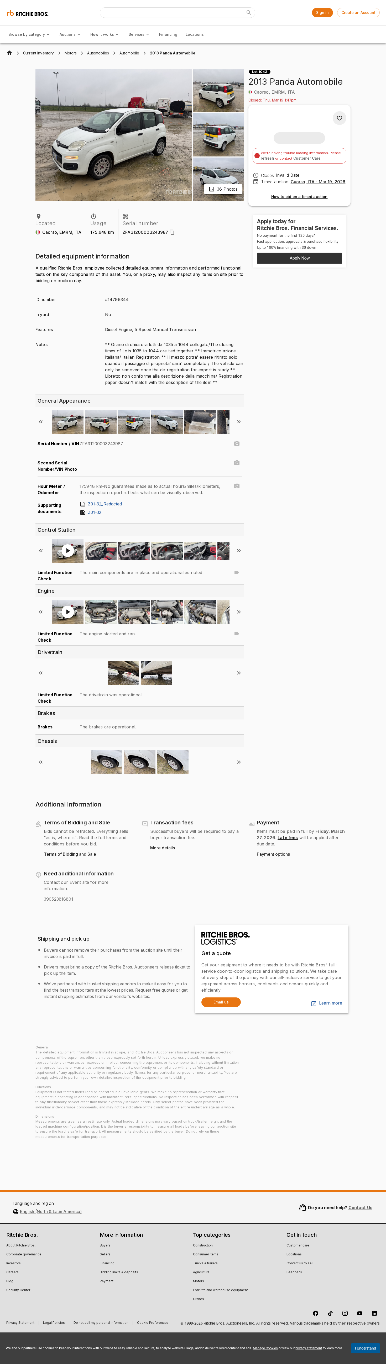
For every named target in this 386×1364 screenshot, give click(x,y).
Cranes (198, 1299)
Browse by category (26, 34)
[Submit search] (249, 12)
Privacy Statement (20, 1323)
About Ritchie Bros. (20, 1245)
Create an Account (358, 12)
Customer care (297, 1245)
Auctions (68, 34)
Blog (9, 1281)
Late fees (288, 837)
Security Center (18, 1290)
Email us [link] (221, 1002)
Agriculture (201, 1272)
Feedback (294, 1272)
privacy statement (308, 1348)
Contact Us (360, 1207)
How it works (102, 34)
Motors (198, 1281)
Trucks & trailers (205, 1263)
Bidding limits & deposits (119, 1272)
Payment (106, 1281)
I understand (365, 1348)
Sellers (105, 1254)
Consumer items (205, 1254)
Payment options (273, 854)
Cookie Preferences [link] (153, 1323)
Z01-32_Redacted (105, 504)
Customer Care (307, 158)
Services (136, 34)
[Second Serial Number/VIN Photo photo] (237, 463)
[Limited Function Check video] (237, 572)
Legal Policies (54, 1323)
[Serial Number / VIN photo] (237, 443)
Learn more (330, 1003)
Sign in (322, 12)
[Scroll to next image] (239, 422)
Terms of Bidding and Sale (70, 854)
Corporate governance (23, 1254)
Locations (195, 34)
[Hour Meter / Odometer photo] (237, 486)
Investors (13, 1263)
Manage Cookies (265, 1348)
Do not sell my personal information (101, 1323)
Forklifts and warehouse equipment (220, 1290)
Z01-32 (94, 512)
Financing (168, 34)
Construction (203, 1245)
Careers (12, 1272)
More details (162, 848)
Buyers (105, 1245)
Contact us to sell (299, 1263)
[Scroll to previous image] (41, 422)
